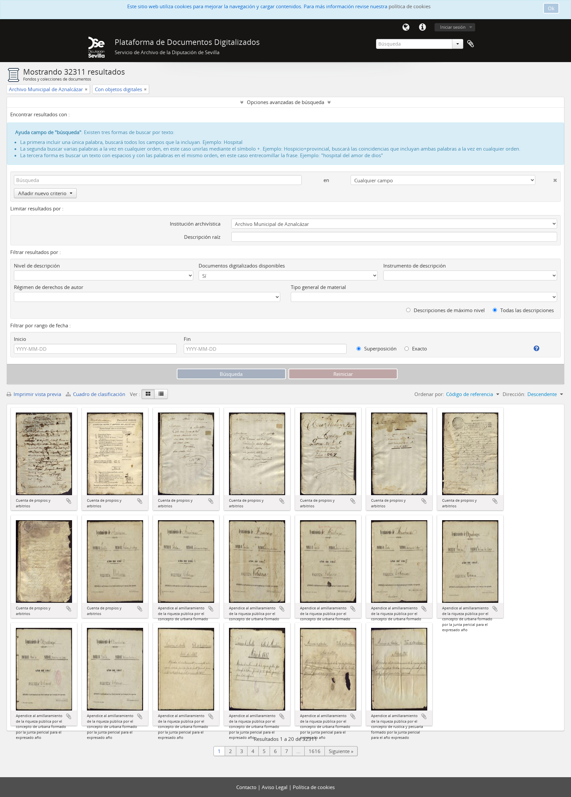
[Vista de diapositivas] (148, 394)
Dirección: (514, 394)
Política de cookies (314, 787)
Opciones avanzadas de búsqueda (285, 102)
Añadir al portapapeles (68, 501)
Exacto (419, 348)
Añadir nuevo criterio (42, 193)
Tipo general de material (318, 287)
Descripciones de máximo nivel (448, 310)
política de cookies (410, 6)
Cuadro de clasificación (99, 394)
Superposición (380, 348)
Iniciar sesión (453, 27)
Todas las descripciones (526, 310)
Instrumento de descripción (414, 265)
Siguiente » (341, 751)
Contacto (247, 787)
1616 (315, 751)
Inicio (20, 339)
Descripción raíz (202, 237)
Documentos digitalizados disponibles (242, 265)
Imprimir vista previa (36, 394)
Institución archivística (195, 223)
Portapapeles (470, 44)
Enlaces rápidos (422, 27)
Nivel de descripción (37, 265)
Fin (187, 339)
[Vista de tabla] (161, 394)
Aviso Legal (275, 787)
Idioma (406, 27)
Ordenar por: (429, 394)
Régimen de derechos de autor (48, 287)
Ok (551, 8)
